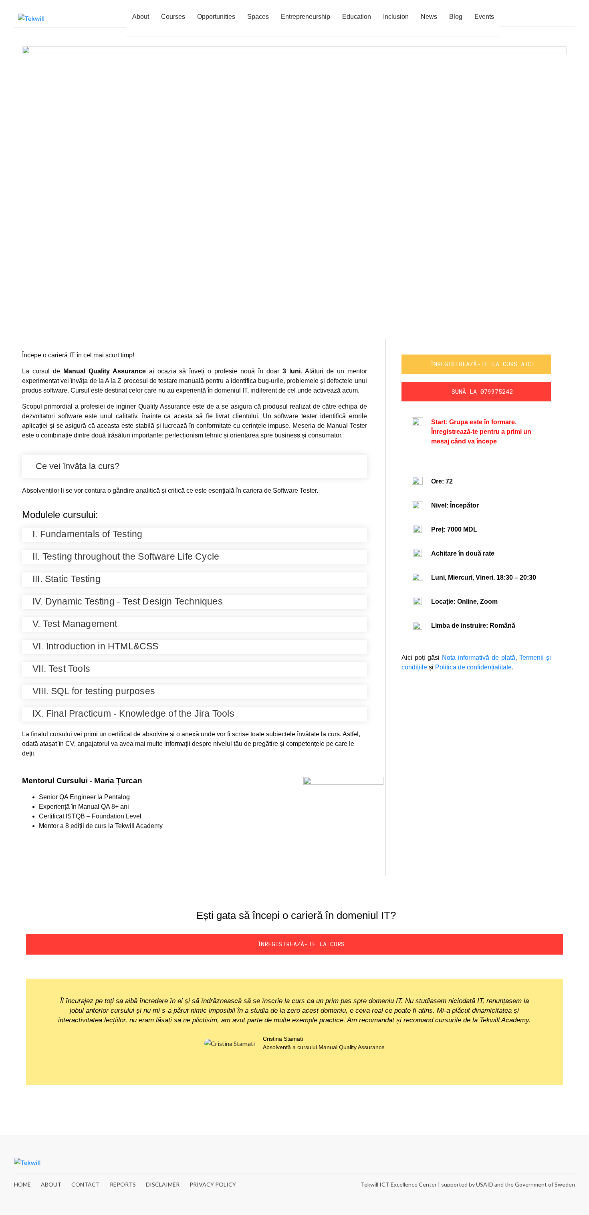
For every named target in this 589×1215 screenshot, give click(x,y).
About (140, 16)
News (429, 16)
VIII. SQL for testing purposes (93, 691)
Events (484, 16)
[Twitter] (557, 1162)
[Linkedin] (567, 18)
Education (356, 16)
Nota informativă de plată (478, 657)
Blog (455, 16)
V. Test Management (74, 624)
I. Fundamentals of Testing (87, 534)
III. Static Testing (66, 579)
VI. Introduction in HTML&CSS (95, 646)
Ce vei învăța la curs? (77, 466)
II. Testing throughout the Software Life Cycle (125, 556)
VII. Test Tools (61, 668)
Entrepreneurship (305, 16)
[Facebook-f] (556, 18)
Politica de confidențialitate (473, 667)
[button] (194, 466)
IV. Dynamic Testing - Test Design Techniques (127, 601)
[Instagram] (542, 1162)
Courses (173, 16)
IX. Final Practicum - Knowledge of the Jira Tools (133, 713)
